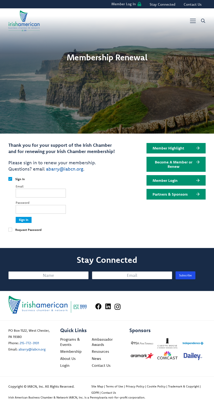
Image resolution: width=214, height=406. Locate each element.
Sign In (23, 220)
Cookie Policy (156, 386)
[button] (193, 21)
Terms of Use (114, 386)
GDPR (95, 393)
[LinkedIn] (108, 306)
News (96, 358)
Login (64, 365)
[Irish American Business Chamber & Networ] (47, 305)
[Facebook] (98, 306)
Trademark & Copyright (183, 386)
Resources (100, 351)
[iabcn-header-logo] (24, 20)
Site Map (97, 386)
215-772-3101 (29, 343)
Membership (71, 351)
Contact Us (101, 365)
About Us (68, 358)
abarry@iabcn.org (64, 169)
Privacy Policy (135, 386)
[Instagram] (118, 306)
